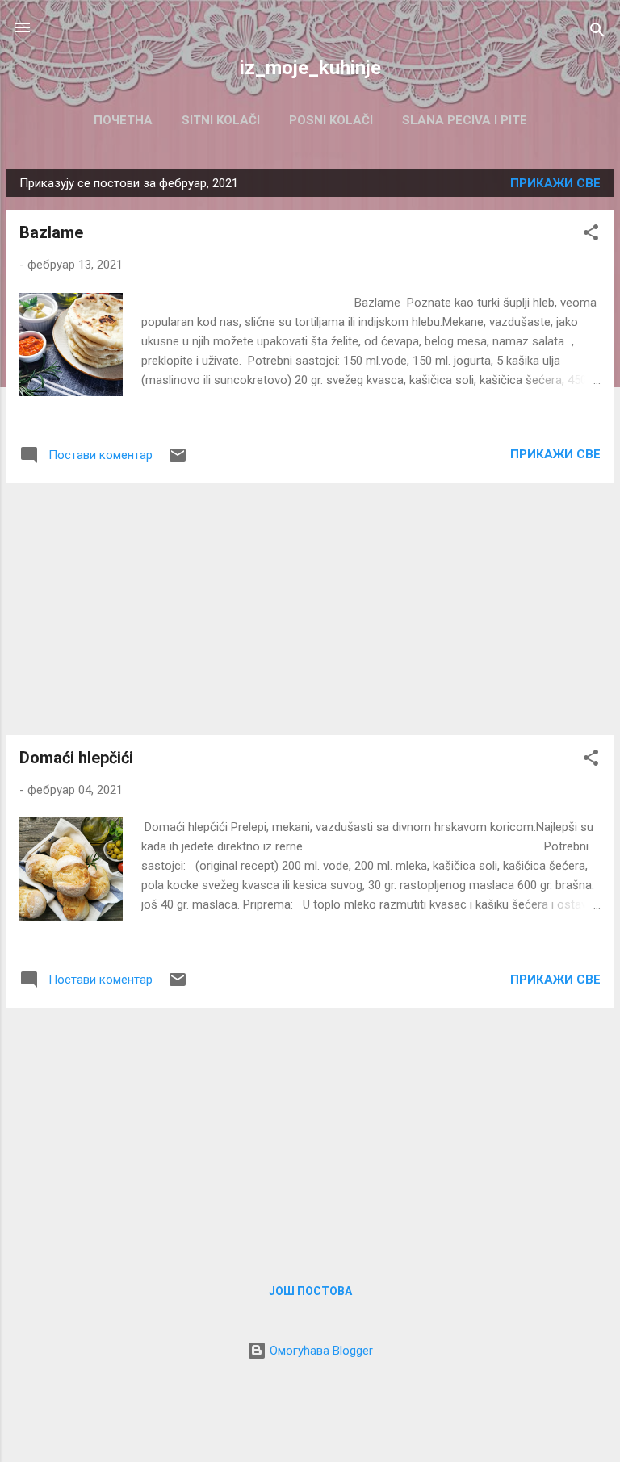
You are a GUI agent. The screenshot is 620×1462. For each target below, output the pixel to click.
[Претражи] (597, 32)
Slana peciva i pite (464, 120)
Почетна (123, 120)
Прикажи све (555, 183)
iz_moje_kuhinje (310, 67)
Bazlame (51, 232)
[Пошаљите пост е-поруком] (177, 460)
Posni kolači (331, 120)
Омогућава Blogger (319, 1350)
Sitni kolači (221, 120)
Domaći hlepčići (76, 757)
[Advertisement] (310, 609)
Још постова (310, 1290)
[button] (591, 235)
